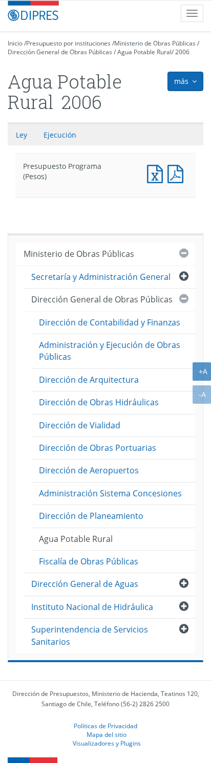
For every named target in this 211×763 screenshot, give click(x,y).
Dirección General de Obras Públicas (60, 52)
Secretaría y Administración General (101, 276)
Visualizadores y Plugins (107, 743)
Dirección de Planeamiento (91, 515)
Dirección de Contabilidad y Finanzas (109, 322)
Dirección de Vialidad (79, 425)
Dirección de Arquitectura (89, 379)
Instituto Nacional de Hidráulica (92, 607)
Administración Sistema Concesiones (110, 493)
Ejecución (60, 135)
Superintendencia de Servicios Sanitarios (89, 635)
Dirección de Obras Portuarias (97, 447)
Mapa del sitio (106, 734)
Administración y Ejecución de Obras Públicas (109, 350)
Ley (21, 135)
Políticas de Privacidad (105, 726)
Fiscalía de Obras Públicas (88, 561)
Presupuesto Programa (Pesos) (157, 172)
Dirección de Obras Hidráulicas (99, 402)
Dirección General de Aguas (84, 584)
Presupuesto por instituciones (68, 43)
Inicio (15, 43)
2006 (182, 52)
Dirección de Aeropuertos (89, 470)
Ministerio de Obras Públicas (155, 43)
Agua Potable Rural (144, 52)
